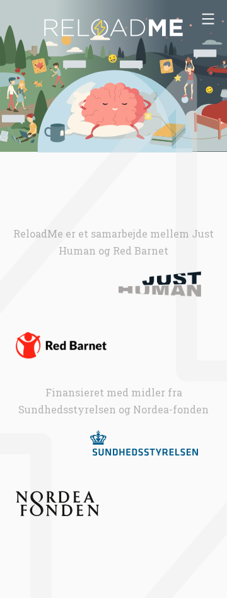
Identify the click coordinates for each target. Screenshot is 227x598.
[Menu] (208, 18)
